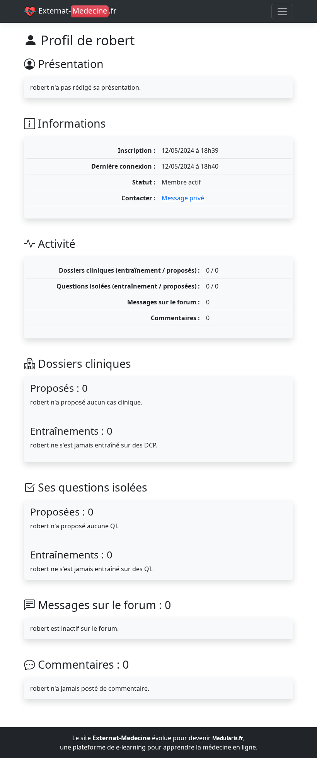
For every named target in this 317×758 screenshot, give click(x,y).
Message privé (183, 198)
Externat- (76, 10)
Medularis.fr (227, 738)
